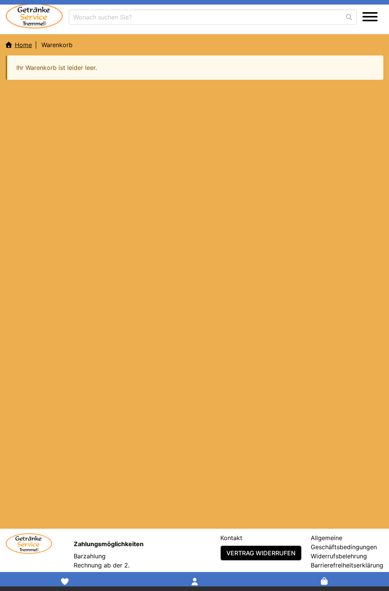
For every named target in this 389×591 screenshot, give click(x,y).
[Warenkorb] (324, 581)
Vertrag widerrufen (261, 553)
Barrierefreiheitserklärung (347, 565)
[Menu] (370, 17)
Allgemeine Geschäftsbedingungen (344, 542)
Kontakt (231, 538)
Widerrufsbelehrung (339, 556)
